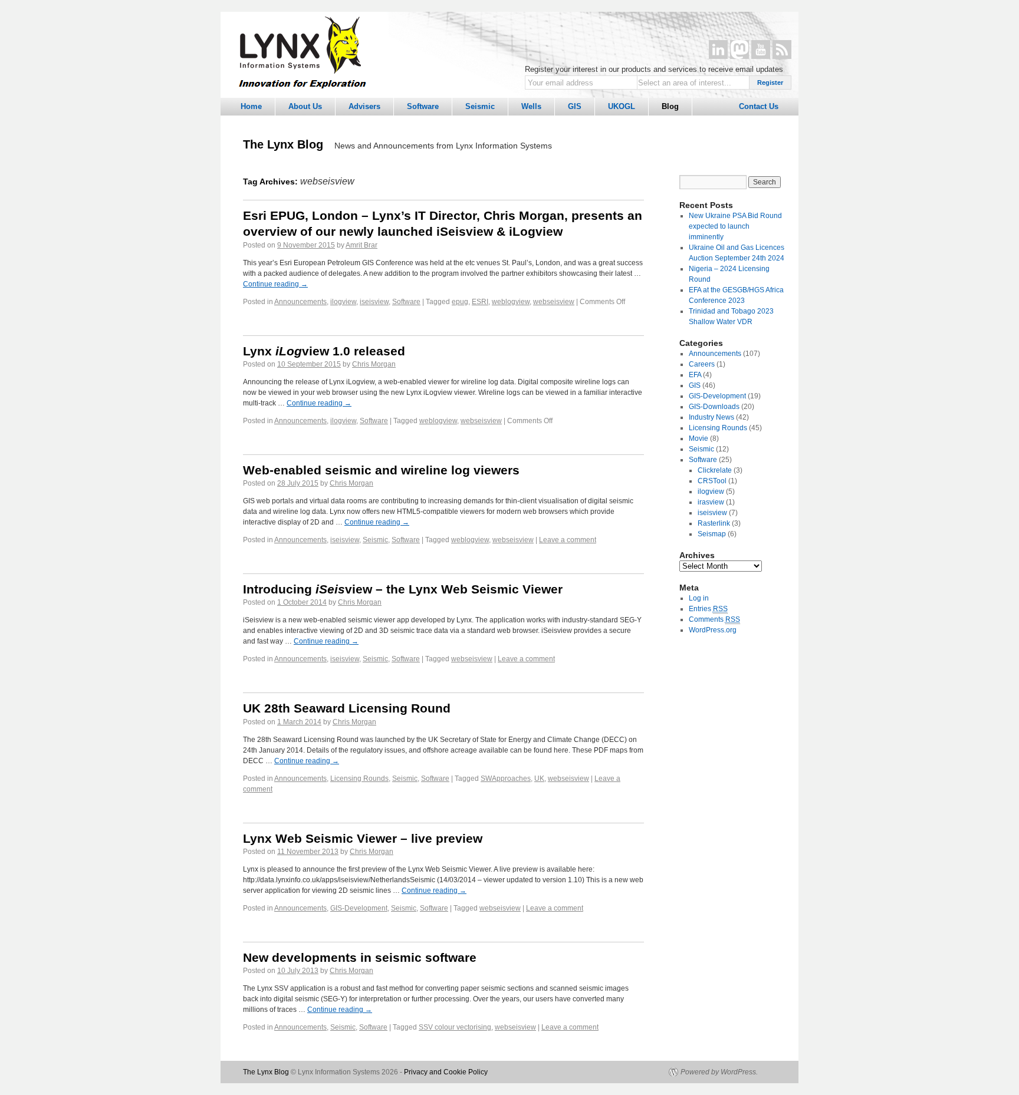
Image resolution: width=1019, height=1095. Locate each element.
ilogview (343, 302)
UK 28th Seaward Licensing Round (347, 708)
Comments (714, 619)
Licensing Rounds (359, 778)
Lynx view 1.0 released (324, 351)
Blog (670, 106)
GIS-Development (358, 908)
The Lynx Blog (283, 144)
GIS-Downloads (714, 407)
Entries (708, 609)
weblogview (511, 302)
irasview (711, 502)
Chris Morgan (374, 364)
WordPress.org (713, 630)
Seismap (712, 534)
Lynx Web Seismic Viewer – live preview (362, 838)
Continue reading (275, 284)
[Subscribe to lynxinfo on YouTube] (760, 49)
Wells (531, 106)
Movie (698, 438)
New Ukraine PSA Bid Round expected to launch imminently (735, 226)
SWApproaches (506, 778)
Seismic (480, 106)
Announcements (300, 302)
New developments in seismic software (359, 957)
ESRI (480, 302)
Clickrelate (715, 470)
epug (460, 302)
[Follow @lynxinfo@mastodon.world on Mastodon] (739, 49)
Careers (702, 364)
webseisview (553, 302)
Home (251, 106)
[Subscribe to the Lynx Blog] (782, 49)
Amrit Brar (361, 245)
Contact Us (758, 106)
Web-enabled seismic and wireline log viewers (381, 470)
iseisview (374, 302)
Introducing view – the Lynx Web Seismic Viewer (403, 589)
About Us (305, 106)
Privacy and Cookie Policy (446, 1072)
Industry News (711, 417)
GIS (574, 106)
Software (423, 106)
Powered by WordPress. (719, 1072)
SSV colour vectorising (455, 1027)
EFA (695, 375)
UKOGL (621, 106)
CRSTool (712, 481)
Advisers (364, 106)
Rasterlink (714, 523)
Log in (699, 598)
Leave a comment (567, 540)
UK (539, 778)
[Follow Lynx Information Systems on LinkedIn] (718, 49)
